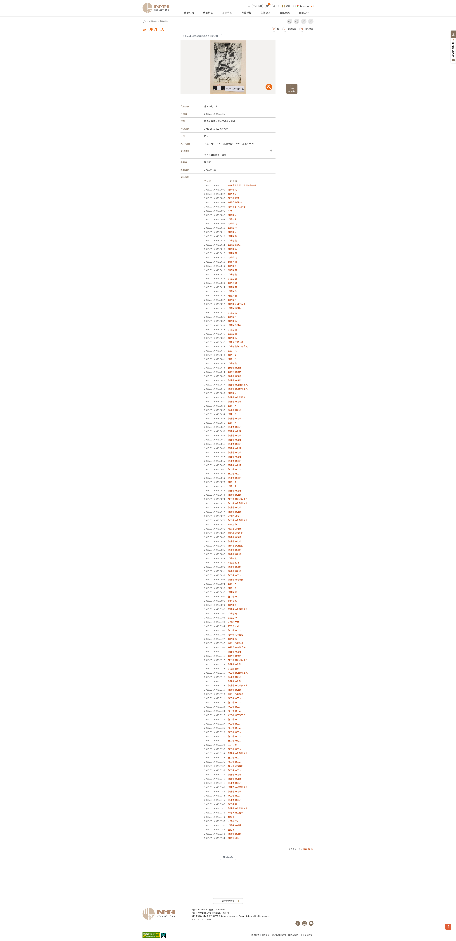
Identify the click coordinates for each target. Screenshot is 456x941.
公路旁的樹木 (234, 655)
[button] (275, 29)
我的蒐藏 (267, 6)
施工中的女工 (234, 740)
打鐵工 (231, 816)
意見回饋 (292, 29)
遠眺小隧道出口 (235, 532)
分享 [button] (289, 21)
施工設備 (232, 804)
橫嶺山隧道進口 (235, 765)
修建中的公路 (234, 401)
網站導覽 (254, 6)
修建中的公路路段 (237, 397)
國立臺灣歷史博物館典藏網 (156, 8)
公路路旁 (232, 592)
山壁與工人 (233, 821)
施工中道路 (233, 198)
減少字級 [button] (311, 21)
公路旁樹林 (233, 668)
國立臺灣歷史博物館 (164, 914)
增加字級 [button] (303, 21)
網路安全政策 (306, 935)
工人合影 (232, 744)
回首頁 (144, 21)
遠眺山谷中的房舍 (237, 206)
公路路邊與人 (234, 244)
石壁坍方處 (233, 621)
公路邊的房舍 (234, 371)
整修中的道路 (234, 367)
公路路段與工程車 (237, 303)
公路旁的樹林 (234, 825)
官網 (288, 6)
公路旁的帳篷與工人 (238, 787)
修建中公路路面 (235, 579)
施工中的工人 (234, 469)
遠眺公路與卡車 (235, 202)
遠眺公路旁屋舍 (235, 634)
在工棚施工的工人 (237, 715)
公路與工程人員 (235, 342)
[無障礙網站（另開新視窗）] (151, 935)
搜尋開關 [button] (274, 6)
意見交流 (260, 6)
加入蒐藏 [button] (309, 29)
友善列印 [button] (296, 21)
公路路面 (232, 248)
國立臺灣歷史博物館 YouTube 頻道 (311, 923)
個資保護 (266, 935)
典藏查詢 (153, 21)
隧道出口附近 (234, 528)
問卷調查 (255, 935)
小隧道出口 (233, 562)
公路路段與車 (234, 325)
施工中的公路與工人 (238, 498)
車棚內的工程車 (235, 812)
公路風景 (232, 193)
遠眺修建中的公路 (237, 647)
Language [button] (305, 6)
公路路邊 (232, 236)
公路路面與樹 (234, 308)
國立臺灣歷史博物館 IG (304, 923)
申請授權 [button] (292, 91)
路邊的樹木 (233, 515)
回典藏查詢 (228, 857)
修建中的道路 (234, 376)
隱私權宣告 (293, 935)
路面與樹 (232, 261)
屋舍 (230, 210)
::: (249, 6)
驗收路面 (232, 270)
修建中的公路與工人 (238, 384)
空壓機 (231, 829)
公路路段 (232, 215)
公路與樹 (232, 282)
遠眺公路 (232, 189)
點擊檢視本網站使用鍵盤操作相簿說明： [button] (201, 36)
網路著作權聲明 (279, 935)
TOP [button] (448, 927)
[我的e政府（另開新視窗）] (163, 936)
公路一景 (232, 219)
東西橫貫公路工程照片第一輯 (242, 185)
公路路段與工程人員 (238, 346)
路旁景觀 (232, 524)
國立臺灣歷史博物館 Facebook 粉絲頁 (297, 923)
